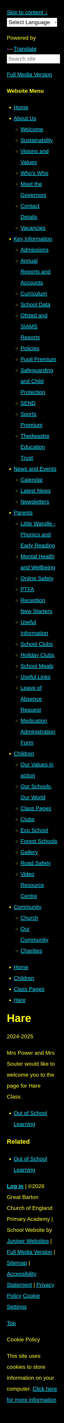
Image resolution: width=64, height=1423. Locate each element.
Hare (20, 1000)
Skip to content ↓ (27, 12)
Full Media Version (29, 74)
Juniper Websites (28, 1241)
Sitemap (17, 1263)
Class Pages (29, 989)
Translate (25, 49)
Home (21, 967)
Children (24, 978)
